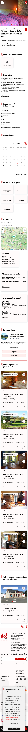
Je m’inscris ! (21, 659)
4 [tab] (16, 25)
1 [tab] (12, 25)
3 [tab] (14, 25)
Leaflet (11, 249)
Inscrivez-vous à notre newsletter (14, 654)
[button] (14, 237)
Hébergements (2, 2)
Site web (14, 356)
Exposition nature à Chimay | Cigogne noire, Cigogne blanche (7, 314)
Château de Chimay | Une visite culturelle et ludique (11, 277)
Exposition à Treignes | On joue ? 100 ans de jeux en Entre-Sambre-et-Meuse (6, 305)
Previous (4, 381)
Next (23, 381)
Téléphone (14, 352)
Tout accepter (14, 728)
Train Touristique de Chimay (10, 281)
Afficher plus (5, 96)
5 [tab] (17, 24)
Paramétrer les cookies (14, 724)
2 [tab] (13, 25)
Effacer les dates (21, 174)
